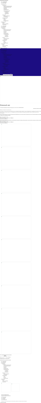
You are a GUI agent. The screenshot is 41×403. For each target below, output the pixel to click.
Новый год (6, 12)
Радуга (2, 107)
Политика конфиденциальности (6, 395)
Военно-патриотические (7, 29)
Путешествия (5, 40)
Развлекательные (6, 59)
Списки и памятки (5, 23)
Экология (5, 32)
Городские (6, 60)
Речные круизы (6, 20)
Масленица (7, 13)
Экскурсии (4, 5)
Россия (5, 377)
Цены (3, 44)
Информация (3, 70)
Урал (4, 67)
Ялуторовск (6, 16)
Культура (5, 31)
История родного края (7, 30)
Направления (3, 52)
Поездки (4, 37)
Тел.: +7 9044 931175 (4, 1)
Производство (6, 9)
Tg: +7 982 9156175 (3, 2)
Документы (4, 24)
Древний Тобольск (6, 38)
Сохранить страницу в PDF (37, 108)
